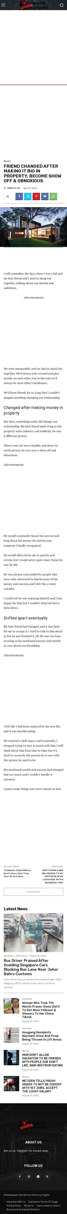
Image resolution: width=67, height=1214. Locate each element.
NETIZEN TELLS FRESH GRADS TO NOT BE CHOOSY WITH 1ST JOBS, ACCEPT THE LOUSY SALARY (42, 1086)
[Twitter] (27, 196)
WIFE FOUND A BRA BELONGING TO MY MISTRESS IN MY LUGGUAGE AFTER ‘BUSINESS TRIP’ (52, 876)
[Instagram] (29, 1176)
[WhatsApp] (53, 196)
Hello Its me (13, 188)
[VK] (45, 196)
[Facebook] (19, 196)
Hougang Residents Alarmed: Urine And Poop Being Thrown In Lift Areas (42, 1036)
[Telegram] (38, 1176)
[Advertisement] (33, 43)
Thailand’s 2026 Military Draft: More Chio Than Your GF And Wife (17, 873)
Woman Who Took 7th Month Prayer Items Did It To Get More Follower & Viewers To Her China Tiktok (41, 1010)
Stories (7, 161)
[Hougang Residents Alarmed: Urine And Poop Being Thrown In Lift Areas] (11, 1035)
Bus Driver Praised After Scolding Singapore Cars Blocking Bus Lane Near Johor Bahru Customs (31, 967)
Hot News (8, 956)
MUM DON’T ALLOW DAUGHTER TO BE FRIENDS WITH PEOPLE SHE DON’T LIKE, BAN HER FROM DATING (42, 1060)
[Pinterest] (36, 196)
